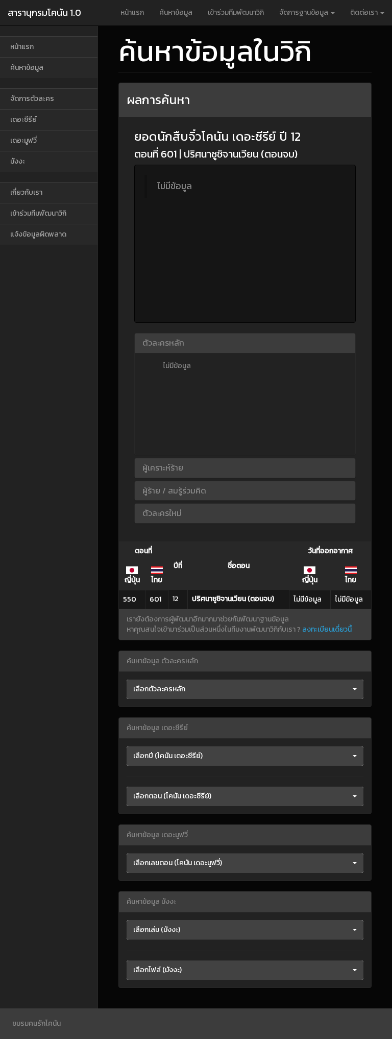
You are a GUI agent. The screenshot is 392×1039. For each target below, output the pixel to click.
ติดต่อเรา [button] (364, 12)
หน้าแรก (132, 12)
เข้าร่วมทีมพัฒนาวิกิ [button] (236, 12)
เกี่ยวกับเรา (26, 192)
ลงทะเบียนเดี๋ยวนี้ (327, 629)
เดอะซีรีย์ (23, 119)
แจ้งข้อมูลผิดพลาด (38, 234)
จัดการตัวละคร (32, 98)
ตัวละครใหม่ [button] (162, 513)
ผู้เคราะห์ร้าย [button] (162, 467)
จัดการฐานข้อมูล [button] (304, 12)
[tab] (245, 343)
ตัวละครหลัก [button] (163, 342)
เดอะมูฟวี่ (23, 140)
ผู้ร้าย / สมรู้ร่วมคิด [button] (174, 490)
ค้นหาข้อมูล (175, 12)
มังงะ (17, 161)
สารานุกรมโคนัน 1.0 (44, 12)
